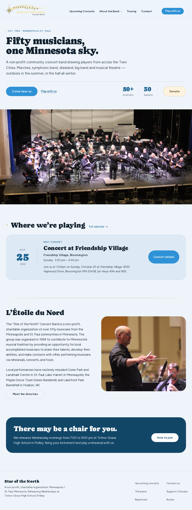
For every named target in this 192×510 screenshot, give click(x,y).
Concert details (163, 257)
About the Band (109, 11)
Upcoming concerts (147, 483)
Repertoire (141, 499)
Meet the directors (25, 394)
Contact (146, 11)
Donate (175, 91)
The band (140, 491)
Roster (170, 499)
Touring (131, 11)
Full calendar (96, 226)
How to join (165, 437)
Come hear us (22, 91)
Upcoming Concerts (81, 11)
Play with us (172, 11)
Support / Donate (177, 491)
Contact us (173, 483)
